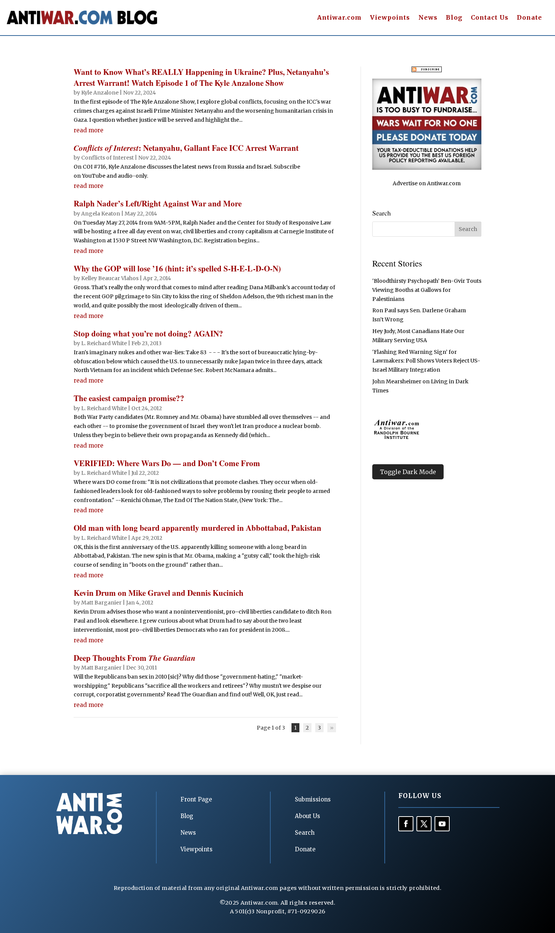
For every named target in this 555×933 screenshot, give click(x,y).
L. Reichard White (104, 343)
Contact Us (490, 18)
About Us (307, 816)
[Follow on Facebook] (405, 823)
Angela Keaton (100, 213)
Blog (454, 18)
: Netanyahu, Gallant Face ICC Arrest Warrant (186, 147)
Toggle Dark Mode (408, 472)
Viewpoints (390, 18)
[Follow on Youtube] (442, 823)
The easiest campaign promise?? (129, 398)
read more (88, 130)
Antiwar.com (339, 18)
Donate (529, 18)
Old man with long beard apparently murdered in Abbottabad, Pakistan (197, 527)
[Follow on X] (424, 823)
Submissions (313, 799)
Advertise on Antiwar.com (427, 183)
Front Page (196, 799)
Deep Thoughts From (135, 657)
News (428, 18)
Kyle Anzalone (100, 92)
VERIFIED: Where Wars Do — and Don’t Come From (167, 463)
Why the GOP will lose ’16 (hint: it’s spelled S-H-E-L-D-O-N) (177, 268)
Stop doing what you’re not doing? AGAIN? (148, 333)
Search (304, 832)
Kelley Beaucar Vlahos (110, 278)
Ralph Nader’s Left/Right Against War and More (158, 203)
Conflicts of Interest (107, 157)
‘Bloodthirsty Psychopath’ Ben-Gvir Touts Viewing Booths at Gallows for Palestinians (426, 289)
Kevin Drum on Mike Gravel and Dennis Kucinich (159, 592)
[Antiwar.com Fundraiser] (426, 167)
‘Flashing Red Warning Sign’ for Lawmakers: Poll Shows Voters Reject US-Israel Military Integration (426, 361)
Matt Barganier (101, 602)
